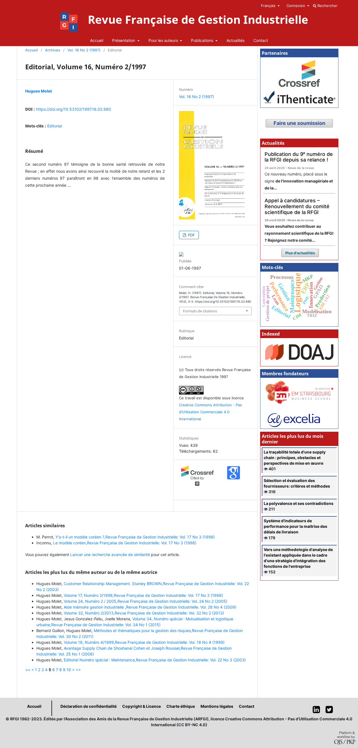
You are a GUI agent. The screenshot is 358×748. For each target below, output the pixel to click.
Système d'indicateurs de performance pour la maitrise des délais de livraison (295, 526)
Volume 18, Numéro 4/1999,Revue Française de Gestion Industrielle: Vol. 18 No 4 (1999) (144, 642)
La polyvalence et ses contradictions (298, 503)
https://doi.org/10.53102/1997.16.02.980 (73, 109)
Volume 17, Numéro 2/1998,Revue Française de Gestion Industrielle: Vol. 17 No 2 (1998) (143, 595)
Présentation (124, 40)
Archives (52, 50)
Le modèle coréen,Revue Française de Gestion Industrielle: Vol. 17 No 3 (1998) (124, 542)
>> (78, 669)
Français (269, 5)
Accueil (96, 40)
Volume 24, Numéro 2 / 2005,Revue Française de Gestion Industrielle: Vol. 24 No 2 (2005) (145, 601)
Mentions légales (217, 706)
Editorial (54, 126)
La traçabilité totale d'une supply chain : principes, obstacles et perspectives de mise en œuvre (295, 458)
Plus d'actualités (300, 253)
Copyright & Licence (141, 706)
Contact (260, 40)
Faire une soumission (299, 123)
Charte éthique (180, 706)
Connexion (296, 5)
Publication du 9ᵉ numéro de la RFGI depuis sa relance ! (299, 157)
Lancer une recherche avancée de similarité (110, 554)
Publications (202, 40)
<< (27, 669)
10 (69, 669)
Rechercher (327, 5)
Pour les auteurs (164, 40)
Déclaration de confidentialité (88, 706)
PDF (191, 235)
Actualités (235, 40)
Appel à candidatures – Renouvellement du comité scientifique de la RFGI (297, 206)
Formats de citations (200, 311)
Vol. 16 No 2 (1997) (83, 50)
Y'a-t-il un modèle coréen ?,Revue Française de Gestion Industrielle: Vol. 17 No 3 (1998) (135, 537)
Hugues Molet (38, 91)
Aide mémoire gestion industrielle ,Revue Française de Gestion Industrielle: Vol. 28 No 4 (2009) (150, 607)
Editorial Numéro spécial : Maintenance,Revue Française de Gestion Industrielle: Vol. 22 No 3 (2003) (155, 659)
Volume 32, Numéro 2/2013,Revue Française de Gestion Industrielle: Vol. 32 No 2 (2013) (144, 613)
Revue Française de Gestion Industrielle (198, 20)
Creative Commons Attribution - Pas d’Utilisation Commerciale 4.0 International (210, 412)
